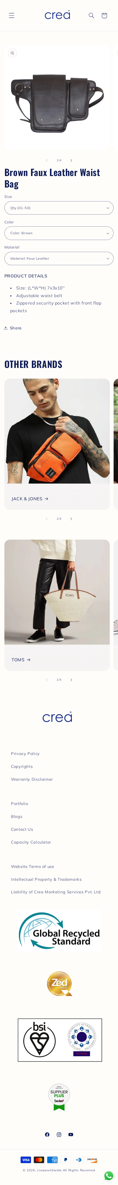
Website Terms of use (32, 866)
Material (11, 247)
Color (9, 222)
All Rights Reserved (79, 1170)
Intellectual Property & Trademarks (46, 879)
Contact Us (22, 829)
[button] (11, 15)
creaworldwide (49, 1170)
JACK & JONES (27, 498)
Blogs (16, 816)
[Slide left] (47, 160)
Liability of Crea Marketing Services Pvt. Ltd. (56, 891)
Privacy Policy (25, 753)
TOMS (18, 659)
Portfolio (19, 803)
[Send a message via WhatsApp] (108, 1175)
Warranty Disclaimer (32, 779)
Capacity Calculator (31, 842)
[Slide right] (71, 160)
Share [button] (16, 327)
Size (8, 196)
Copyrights (22, 766)
